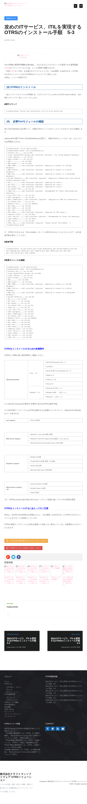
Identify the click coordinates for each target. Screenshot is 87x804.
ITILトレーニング (12, 692)
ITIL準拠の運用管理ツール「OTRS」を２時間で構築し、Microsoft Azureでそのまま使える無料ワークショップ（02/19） (22, 752)
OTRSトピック (11, 18)
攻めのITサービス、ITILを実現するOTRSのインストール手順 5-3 (43, 29)
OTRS (21, 57)
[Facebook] (47, 729)
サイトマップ (9, 712)
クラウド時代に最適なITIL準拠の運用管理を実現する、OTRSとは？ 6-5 (68, 581)
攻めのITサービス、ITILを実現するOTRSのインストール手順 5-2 (9, 580)
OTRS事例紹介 (9, 704)
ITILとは (9, 689)
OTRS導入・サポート (14, 687)
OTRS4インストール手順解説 (56, 578)
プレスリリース (9, 716)
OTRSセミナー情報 (11, 702)
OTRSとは (8, 684)
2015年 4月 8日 (9, 40)
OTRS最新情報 (9, 694)
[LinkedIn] (58, 729)
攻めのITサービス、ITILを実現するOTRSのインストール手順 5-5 (33, 580)
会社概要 (7, 707)
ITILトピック (10, 697)
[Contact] (63, 729)
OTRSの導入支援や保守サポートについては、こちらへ (28, 541)
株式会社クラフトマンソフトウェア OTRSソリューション (16, 777)
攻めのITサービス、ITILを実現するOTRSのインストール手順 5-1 (21, 580)
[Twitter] (53, 729)
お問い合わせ (9, 709)
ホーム (6, 681)
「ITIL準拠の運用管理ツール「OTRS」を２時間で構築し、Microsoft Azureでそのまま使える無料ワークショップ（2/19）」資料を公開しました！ (22, 735)
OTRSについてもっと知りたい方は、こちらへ (25, 548)
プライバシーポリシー (12, 714)
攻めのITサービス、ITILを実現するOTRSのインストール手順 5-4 (44, 580)
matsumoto (12, 606)
